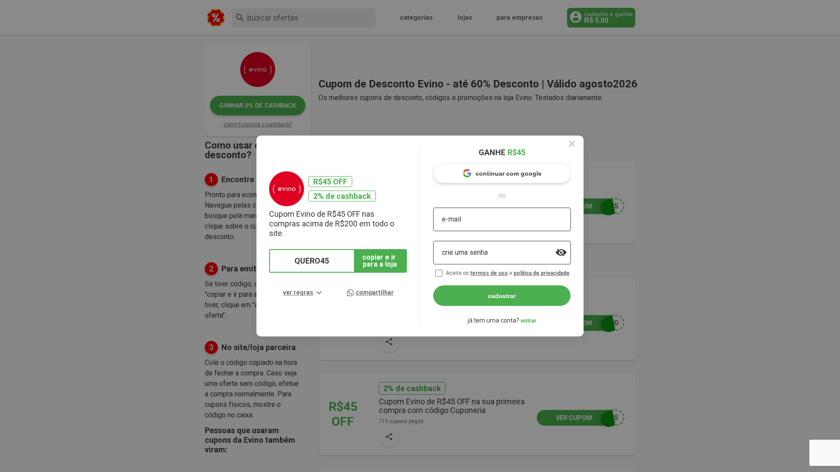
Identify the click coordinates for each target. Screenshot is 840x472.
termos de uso (489, 273)
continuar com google (509, 173)
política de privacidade (542, 273)
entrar (528, 320)
